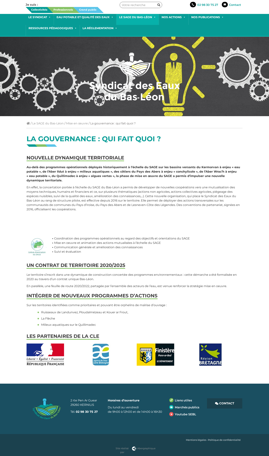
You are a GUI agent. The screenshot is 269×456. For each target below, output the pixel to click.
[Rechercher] (159, 5)
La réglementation (98, 28)
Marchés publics (187, 407)
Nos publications (205, 17)
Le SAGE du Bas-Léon (135, 17)
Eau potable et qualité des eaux (83, 17)
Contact (235, 5)
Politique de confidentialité (224, 439)
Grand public (87, 9)
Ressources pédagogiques (51, 28)
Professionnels (63, 9)
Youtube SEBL (185, 414)
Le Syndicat (37, 17)
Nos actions (172, 17)
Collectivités (39, 9)
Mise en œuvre (77, 123)
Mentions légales (196, 439)
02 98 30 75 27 (207, 5)
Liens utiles (183, 400)
